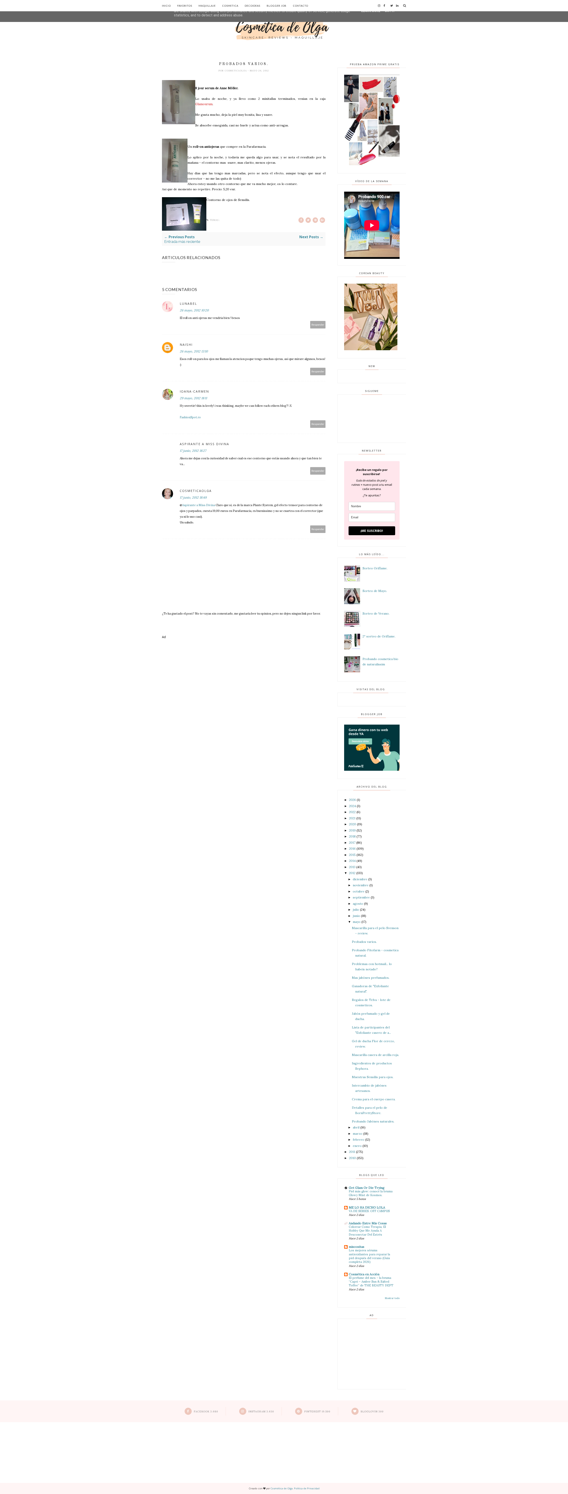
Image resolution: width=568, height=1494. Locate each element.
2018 (352, 836)
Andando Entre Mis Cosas (368, 1223)
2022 (352, 812)
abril (356, 1127)
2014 (352, 861)
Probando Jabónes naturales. (373, 1121)
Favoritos (184, 5)
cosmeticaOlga (236, 70)
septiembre (361, 897)
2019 (352, 830)
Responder (318, 324)
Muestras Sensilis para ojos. (372, 1077)
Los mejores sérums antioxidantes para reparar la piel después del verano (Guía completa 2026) (369, 1256)
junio (356, 916)
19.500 (317, 1411)
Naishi (186, 344)
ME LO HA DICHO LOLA (367, 1207)
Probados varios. (364, 942)
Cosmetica (230, 5)
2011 (352, 1152)
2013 (352, 867)
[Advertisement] (243, 660)
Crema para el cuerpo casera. (373, 1099)
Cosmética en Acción (364, 1274)
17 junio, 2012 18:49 (193, 497)
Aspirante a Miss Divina (204, 444)
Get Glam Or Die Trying (367, 1188)
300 (372, 1411)
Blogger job (276, 5)
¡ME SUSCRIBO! (372, 531)
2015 (352, 855)
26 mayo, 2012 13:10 (194, 351)
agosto (358, 904)
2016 (352, 849)
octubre (359, 891)
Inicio (166, 5)
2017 (352, 843)
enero (357, 1146)
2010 (352, 1158)
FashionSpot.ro (190, 417)
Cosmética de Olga (281, 1488)
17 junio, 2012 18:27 (193, 451)
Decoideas (252, 5)
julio (356, 910)
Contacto (300, 5)
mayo (357, 922)
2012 (352, 873)
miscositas (356, 1247)
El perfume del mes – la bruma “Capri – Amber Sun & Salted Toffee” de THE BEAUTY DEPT (371, 1282)
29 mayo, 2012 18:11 (193, 398)
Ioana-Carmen (194, 391)
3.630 (261, 1411)
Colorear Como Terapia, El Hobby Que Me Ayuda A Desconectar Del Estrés (367, 1230)
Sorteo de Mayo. (375, 591)
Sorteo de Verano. (376, 613)
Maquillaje (207, 5)
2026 (352, 800)
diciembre (360, 879)
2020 (352, 824)
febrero (358, 1140)
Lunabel (188, 303)
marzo (357, 1134)
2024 (352, 806)
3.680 (206, 1411)
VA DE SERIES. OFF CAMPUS (369, 1211)
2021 (352, 818)
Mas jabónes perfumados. (370, 978)
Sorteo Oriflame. (375, 568)
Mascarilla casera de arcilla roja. (375, 1055)
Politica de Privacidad (307, 1488)
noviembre (361, 885)
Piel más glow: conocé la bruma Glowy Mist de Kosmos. (370, 1193)
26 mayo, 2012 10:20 (194, 310)
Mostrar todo (392, 1298)
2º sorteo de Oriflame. (379, 636)
